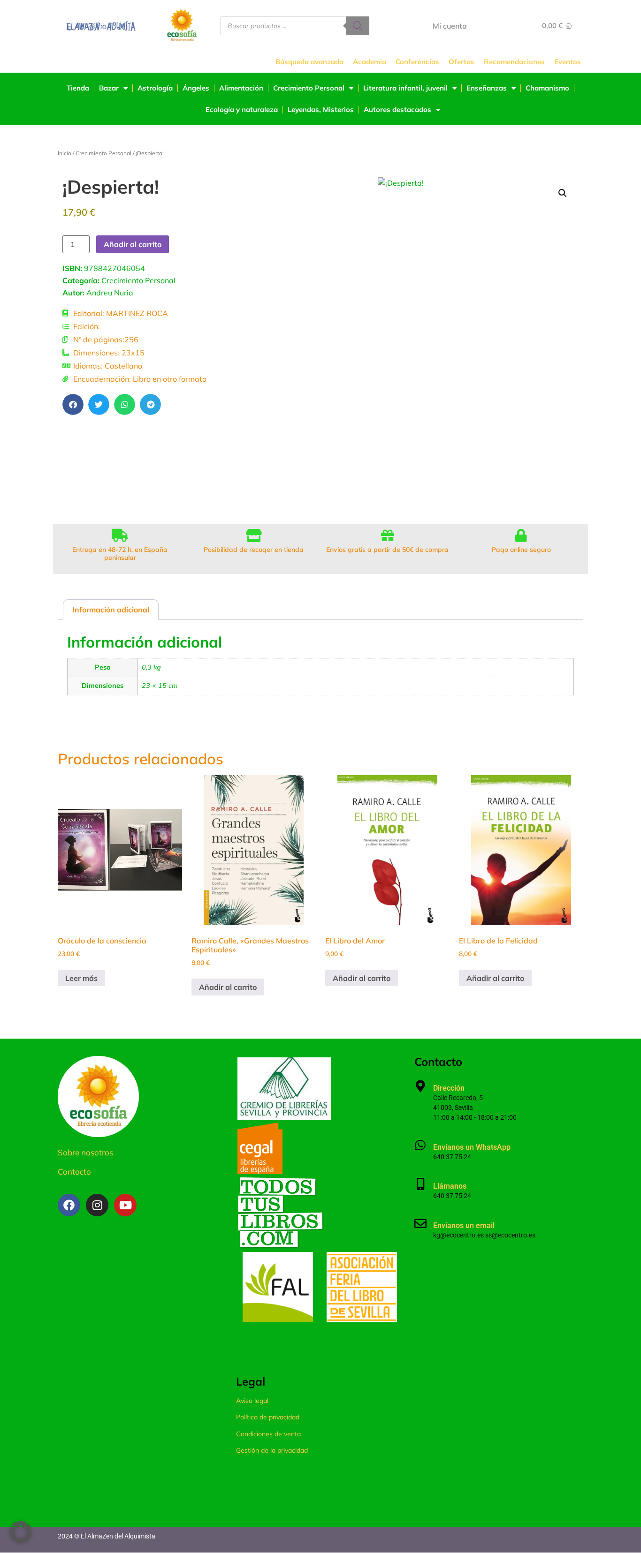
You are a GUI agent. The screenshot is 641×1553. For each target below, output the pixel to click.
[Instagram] (97, 1205)
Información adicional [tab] (110, 609)
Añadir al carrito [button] (228, 987)
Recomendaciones (514, 61)
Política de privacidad (267, 1417)
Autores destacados (397, 109)
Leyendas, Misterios (321, 109)
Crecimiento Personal (308, 87)
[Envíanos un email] (420, 1223)
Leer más (81, 978)
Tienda (78, 87)
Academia (369, 61)
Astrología (155, 87)
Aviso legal (252, 1400)
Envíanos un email (464, 1225)
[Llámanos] (420, 1184)
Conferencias (417, 61)
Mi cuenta (450, 25)
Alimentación (241, 87)
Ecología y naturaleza (242, 109)
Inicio (64, 153)
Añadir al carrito (132, 244)
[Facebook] (69, 1205)
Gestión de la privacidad (272, 1450)
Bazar (109, 87)
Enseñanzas (486, 87)
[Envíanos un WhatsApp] (420, 1145)
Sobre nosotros (85, 1152)
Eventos (567, 61)
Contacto (74, 1171)
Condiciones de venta (268, 1434)
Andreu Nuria (109, 292)
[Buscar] (357, 25)
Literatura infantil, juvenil (405, 87)
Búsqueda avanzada (309, 61)
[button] (73, 404)
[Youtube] (125, 1205)
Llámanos (449, 1186)
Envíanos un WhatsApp (472, 1147)
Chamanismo (547, 87)
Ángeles (196, 87)
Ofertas (461, 61)
